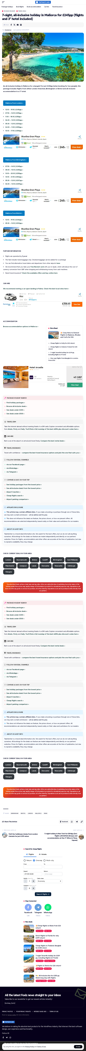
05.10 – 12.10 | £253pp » (14, 124)
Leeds (34, 566)
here (58, 263)
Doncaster (45, 566)
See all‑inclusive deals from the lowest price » (24, 488)
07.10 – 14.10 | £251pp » (14, 113)
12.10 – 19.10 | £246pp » (14, 220)
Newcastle (58, 566)
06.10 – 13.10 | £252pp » (14, 120)
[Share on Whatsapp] (72, 822)
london (30, 813)
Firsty (15, 429)
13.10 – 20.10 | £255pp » (14, 173)
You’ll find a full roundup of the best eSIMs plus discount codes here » (52, 429)
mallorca (38, 813)
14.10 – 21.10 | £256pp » (14, 177)
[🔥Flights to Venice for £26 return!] (29, 968)
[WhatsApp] (48, 910)
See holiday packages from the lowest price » (24, 485)
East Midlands (72, 560)
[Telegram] (38, 910)
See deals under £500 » (15, 414)
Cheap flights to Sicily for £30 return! (62, 343)
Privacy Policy (29, 1047)
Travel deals (22, 11)
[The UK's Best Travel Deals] (43, 2)
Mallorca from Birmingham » (16, 160)
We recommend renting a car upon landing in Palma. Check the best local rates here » (36, 289)
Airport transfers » (14, 492)
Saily (23, 429)
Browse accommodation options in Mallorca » (20, 326)
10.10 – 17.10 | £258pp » (14, 131)
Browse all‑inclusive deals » (17, 406)
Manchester (9, 566)
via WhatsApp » (12, 468)
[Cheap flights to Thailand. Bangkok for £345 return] (29, 949)
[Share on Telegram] (77, 822)
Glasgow (8, 572)
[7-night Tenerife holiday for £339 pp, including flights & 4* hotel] (29, 959)
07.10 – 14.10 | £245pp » (14, 166)
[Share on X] (14, 24)
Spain (45, 813)
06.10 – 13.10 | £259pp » (14, 184)
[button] (78, 1046)
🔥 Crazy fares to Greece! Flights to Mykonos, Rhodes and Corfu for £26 (70, 335)
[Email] (17, 24)
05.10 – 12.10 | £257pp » (14, 180)
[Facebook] (28, 910)
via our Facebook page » (16, 464)
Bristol (34, 560)
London (8, 560)
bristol (23, 813)
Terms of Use (41, 1047)
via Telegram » (12, 472)
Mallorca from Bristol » (13, 213)
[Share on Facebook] (11, 24)
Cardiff (45, 560)
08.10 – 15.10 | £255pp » (14, 170)
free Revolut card (37, 267)
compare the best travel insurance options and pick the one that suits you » (51, 453)
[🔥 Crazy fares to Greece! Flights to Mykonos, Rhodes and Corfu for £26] (53, 335)
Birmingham (57, 560)
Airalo (10, 429)
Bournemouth (22, 560)
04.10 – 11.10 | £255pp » (14, 127)
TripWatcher (8, 30)
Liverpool (23, 566)
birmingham (14, 813)
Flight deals (48, 931)
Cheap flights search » (15, 496)
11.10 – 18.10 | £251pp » (13, 117)
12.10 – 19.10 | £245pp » (14, 110)
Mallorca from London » (14, 103)
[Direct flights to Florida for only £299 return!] (29, 939)
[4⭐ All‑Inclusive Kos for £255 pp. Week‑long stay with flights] (29, 978)
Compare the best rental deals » (52, 441)
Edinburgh (71, 566)
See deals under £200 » (15, 410)
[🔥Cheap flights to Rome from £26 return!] (29, 929)
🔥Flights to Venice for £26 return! (48, 966)
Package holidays (9, 11)
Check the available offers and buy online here (39, 273)
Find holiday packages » (16, 403)
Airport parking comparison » (18, 499)
